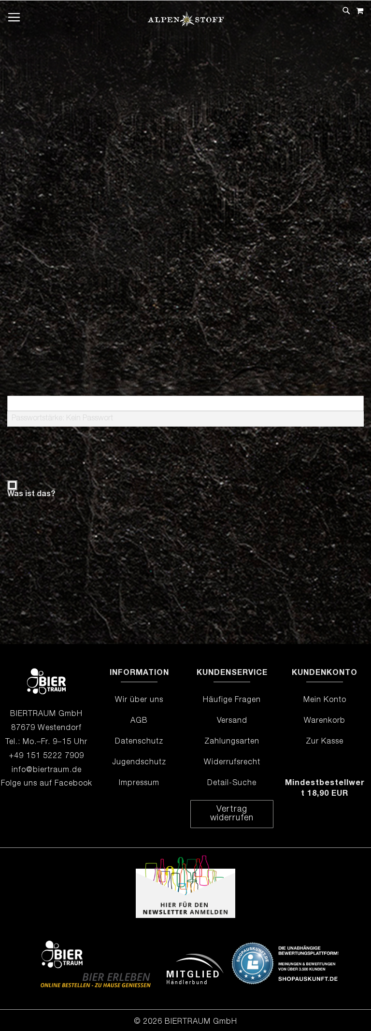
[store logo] (185, 25)
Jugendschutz (139, 763)
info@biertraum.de (47, 770)
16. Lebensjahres (175, 262)
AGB (139, 721)
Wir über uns (139, 700)
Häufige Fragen (232, 700)
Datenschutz (139, 742)
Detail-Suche (232, 784)
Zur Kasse (324, 742)
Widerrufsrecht (232, 763)
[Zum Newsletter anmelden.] (185, 916)
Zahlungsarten (231, 742)
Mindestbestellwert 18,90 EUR (325, 789)
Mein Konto (324, 700)
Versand (232, 721)
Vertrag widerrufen (232, 814)
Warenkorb (324, 721)
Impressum (139, 784)
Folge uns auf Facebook (46, 784)
